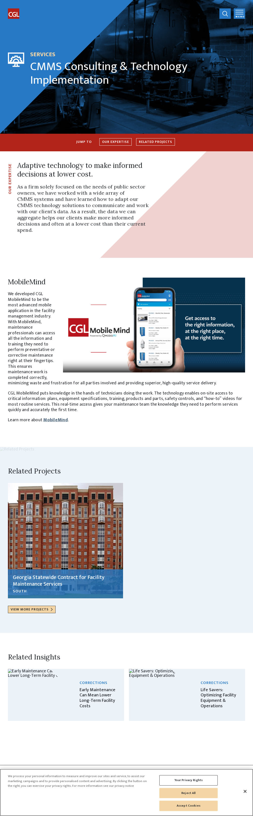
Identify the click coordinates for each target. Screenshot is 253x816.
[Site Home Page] (26, 9)
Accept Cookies (188, 805)
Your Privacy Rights (188, 780)
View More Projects (30, 609)
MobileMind (55, 420)
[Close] (245, 791)
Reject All (188, 793)
